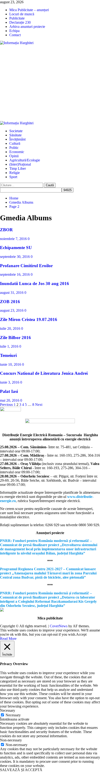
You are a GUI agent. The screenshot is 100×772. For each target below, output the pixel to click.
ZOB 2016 (10, 301)
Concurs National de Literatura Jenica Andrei (44, 373)
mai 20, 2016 (10, 400)
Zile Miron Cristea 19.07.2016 (28, 319)
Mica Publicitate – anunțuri (29, 10)
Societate (16, 131)
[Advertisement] (50, 83)
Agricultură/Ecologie (24, 160)
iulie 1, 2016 (9, 346)
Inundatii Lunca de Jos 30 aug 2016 (34, 283)
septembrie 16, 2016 (15, 274)
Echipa (14, 31)
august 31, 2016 (12, 293)
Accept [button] (81, 634)
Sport (13, 177)
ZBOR (6, 229)
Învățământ (17, 139)
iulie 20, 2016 (10, 328)
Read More (8, 639)
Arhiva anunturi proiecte (27, 27)
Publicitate (17, 18)
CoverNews (58, 626)
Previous (6, 405)
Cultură (14, 143)
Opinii (14, 156)
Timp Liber (17, 168)
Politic (14, 148)
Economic (16, 152)
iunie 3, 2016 (10, 382)
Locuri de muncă (21, 14)
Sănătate (15, 135)
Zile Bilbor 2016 (15, 337)
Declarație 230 (20, 22)
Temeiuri (8, 355)
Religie (14, 173)
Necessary (13, 715)
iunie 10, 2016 (11, 364)
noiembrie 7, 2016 (14, 239)
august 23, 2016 (12, 310)
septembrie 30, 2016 (15, 257)
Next (38, 405)
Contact (15, 35)
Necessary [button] (7, 710)
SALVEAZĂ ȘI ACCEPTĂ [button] (21, 770)
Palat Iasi (9, 391)
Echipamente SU (16, 247)
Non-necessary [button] (11, 740)
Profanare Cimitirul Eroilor (26, 265)
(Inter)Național (20, 164)
